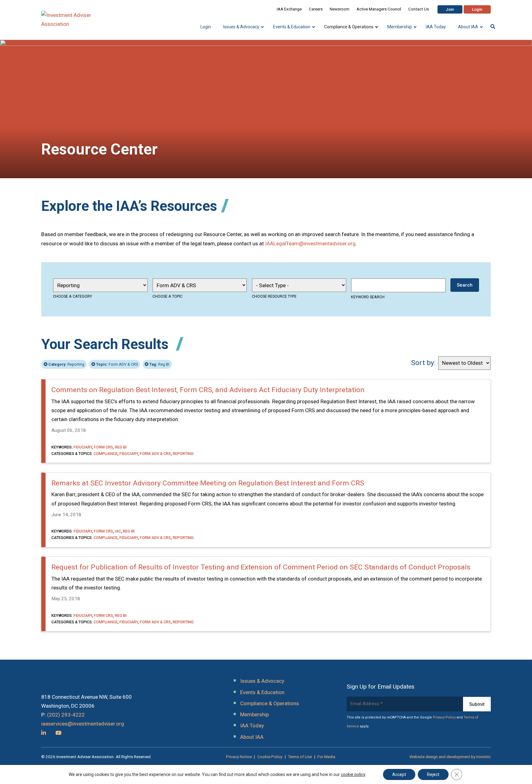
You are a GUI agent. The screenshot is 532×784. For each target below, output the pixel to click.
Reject (433, 774)
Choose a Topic (167, 296)
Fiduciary (83, 447)
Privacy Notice (239, 756)
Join (450, 9)
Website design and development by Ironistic (450, 756)
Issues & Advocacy (262, 681)
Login (477, 9)
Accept (399, 774)
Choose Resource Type (274, 296)
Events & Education (262, 692)
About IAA (252, 737)
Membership (254, 714)
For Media (326, 756)
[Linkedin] (43, 733)
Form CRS (103, 447)
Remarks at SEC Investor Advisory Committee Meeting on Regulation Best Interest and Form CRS (207, 483)
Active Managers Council (379, 9)
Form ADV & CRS (117, 364)
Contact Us (418, 9)
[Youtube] (58, 733)
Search (465, 285)
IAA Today (252, 725)
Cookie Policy (269, 756)
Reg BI (159, 364)
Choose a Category (72, 296)
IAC (118, 531)
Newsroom (339, 9)
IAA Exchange (289, 9)
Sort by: (423, 363)
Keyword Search (368, 297)
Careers (316, 9)
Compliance (106, 453)
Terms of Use (300, 756)
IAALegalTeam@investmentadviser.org (310, 243)
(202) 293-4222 (66, 715)
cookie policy (353, 774)
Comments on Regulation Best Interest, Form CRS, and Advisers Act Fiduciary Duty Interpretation (208, 390)
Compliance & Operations (269, 703)
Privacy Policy (444, 717)
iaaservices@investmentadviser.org (82, 724)
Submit (477, 704)
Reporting (66, 364)
